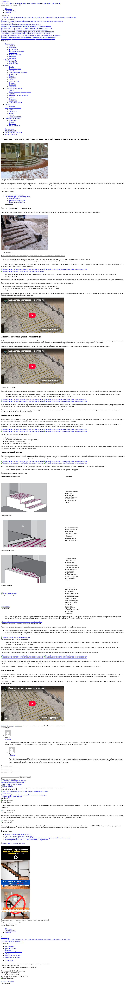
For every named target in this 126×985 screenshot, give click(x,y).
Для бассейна (13, 49)
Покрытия (12, 124)
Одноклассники (10, 10)
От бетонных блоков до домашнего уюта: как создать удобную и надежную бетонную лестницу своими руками (38, 17)
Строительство (14, 81)
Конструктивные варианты (18, 72)
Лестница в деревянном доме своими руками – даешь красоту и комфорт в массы (28, 37)
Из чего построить (15, 69)
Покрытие (12, 78)
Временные (12, 47)
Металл (11, 115)
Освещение (12, 120)
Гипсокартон (13, 111)
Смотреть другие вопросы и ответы (13, 843)
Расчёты (11, 90)
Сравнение (12, 99)
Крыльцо (8, 65)
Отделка (11, 122)
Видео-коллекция (10, 131)
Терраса (7, 104)
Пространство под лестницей (18, 95)
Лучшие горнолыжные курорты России (18, 834)
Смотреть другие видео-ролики (11, 784)
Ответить (8, 739)
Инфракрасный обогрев (17, 200)
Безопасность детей (15, 102)
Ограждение (13, 74)
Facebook (8, 12)
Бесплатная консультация (13, 132)
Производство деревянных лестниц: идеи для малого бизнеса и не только (25, 33)
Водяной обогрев (14, 198)
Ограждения (13, 101)
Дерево (11, 113)
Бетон (11, 109)
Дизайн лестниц (10, 60)
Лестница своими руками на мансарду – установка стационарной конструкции (27, 32)
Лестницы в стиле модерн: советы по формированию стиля (21, 24)
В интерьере (13, 62)
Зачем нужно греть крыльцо (14, 195)
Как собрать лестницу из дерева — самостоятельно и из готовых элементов (26, 28)
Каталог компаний (11, 134)
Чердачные (12, 58)
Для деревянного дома (16, 51)
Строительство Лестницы (13, 88)
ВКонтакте (8, 9)
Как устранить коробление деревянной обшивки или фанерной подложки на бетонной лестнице (37, 838)
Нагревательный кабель (17, 202)
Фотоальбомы (9, 129)
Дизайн (11, 67)
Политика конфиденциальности (11, 941)
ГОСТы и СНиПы (7, 786)
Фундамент (12, 86)
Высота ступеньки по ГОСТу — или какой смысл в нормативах (26, 840)
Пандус (11, 76)
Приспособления (14, 125)
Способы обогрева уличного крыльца (17, 197)
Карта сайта (9, 960)
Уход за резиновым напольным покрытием (19, 836)
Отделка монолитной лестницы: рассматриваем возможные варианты (24, 30)
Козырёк (11, 70)
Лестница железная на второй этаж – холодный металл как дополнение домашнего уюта (30, 35)
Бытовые (12, 46)
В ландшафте (13, 63)
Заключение (9, 204)
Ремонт (11, 79)
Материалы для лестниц (13, 108)
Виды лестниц (9, 44)
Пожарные (12, 56)
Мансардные (13, 53)
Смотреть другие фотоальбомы (11, 797)
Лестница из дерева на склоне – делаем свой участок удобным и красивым (26, 26)
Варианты (12, 106)
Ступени (12, 83)
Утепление (12, 85)
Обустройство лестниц (12, 118)
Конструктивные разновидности (20, 92)
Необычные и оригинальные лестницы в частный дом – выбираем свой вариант (28, 39)
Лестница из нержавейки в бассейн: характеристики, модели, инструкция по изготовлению (32, 21)
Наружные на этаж (15, 54)
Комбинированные (15, 117)
